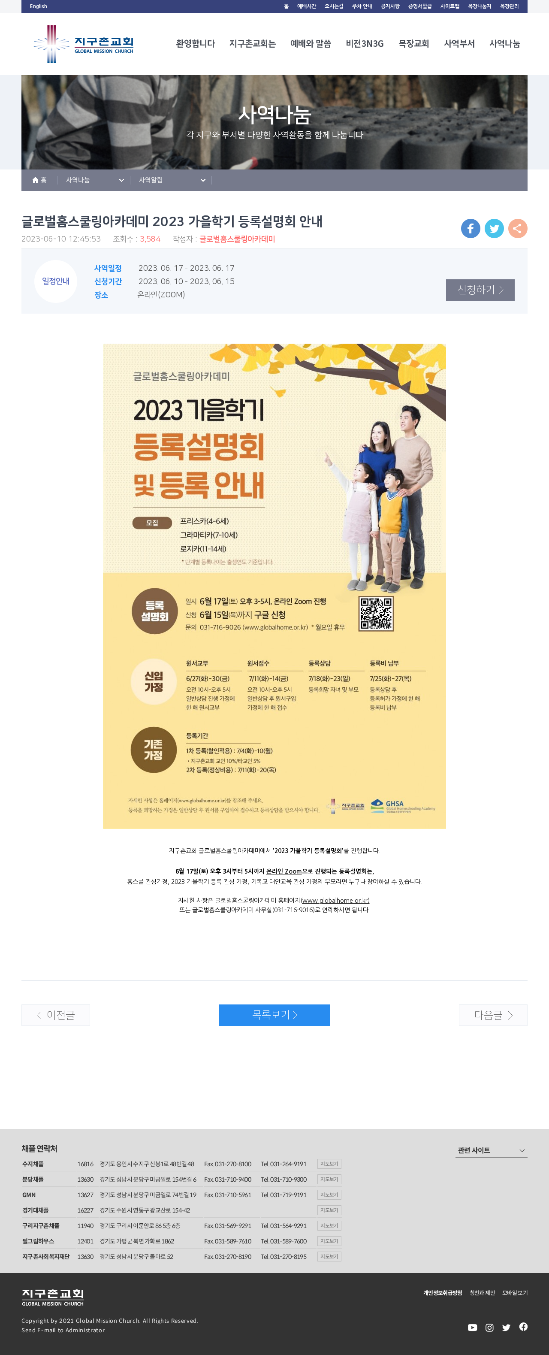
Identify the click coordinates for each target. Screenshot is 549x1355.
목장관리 (509, 6)
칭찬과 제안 (482, 1293)
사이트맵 (449, 6)
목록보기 (254, 1018)
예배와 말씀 (310, 43)
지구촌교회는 (252, 43)
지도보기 (329, 1164)
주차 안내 (362, 6)
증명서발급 (420, 6)
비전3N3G (365, 43)
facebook (523, 1327)
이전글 (48, 1018)
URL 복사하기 (518, 228)
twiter (506, 1327)
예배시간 (306, 6)
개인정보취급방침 (442, 1293)
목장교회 (413, 43)
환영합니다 (195, 43)
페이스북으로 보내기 (470, 228)
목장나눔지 (480, 6)
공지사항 (390, 6)
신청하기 (470, 288)
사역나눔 (504, 43)
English (38, 6)
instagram (490, 1328)
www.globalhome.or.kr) (336, 901)
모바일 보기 (515, 1293)
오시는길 (334, 6)
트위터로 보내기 (494, 228)
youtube (472, 1327)
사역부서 (459, 43)
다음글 (481, 1018)
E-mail (46, 1330)
